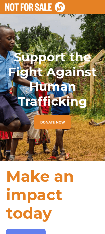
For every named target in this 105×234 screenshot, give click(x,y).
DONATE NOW (52, 122)
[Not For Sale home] (35, 7)
